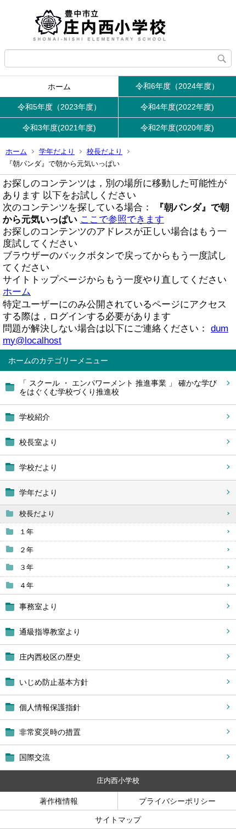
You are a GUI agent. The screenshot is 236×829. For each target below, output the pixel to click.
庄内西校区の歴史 (50, 657)
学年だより (57, 151)
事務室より (38, 606)
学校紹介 (34, 417)
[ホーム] (118, 24)
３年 (26, 567)
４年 (26, 585)
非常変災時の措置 (50, 732)
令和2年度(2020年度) (177, 127)
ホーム (59, 86)
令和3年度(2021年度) (59, 127)
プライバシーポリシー (177, 801)
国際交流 (34, 757)
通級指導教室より (50, 631)
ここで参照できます (122, 219)
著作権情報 (59, 801)
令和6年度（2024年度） (177, 86)
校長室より (38, 442)
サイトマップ (118, 819)
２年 (26, 550)
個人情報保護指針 (50, 707)
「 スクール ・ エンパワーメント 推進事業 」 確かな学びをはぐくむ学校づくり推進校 (118, 388)
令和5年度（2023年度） (59, 106)
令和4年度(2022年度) (177, 106)
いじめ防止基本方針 (53, 682)
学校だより (38, 467)
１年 (26, 532)
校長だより (104, 151)
